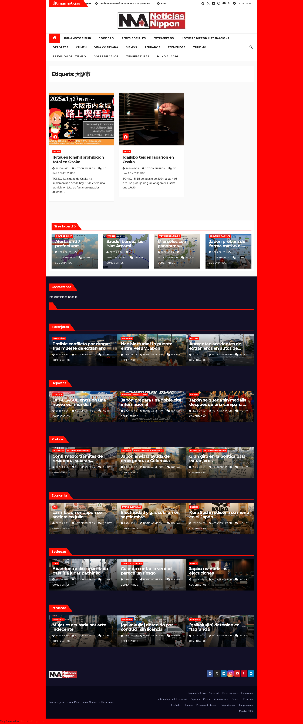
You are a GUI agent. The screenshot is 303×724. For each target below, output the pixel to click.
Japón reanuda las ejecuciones (140, 571)
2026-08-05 (62, 411)
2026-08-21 (62, 523)
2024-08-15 (133, 168)
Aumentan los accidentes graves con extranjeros (215, 346)
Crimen (81, 47)
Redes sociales (134, 38)
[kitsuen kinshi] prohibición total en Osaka (78, 159)
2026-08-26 (65, 252)
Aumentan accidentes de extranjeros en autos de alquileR (147, 348)
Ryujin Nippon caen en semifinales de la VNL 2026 (216, 402)
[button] (251, 47)
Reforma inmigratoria (147, 451)
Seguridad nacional (220, 236)
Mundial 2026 (167, 56)
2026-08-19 (199, 523)
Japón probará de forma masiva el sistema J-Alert (227, 246)
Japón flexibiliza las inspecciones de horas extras (218, 514)
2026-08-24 (62, 579)
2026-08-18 (62, 354)
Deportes (60, 47)
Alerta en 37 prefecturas (67, 243)
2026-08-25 (219, 252)
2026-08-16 (199, 354)
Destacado (127, 451)
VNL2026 (126, 395)
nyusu (56, 151)
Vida (192, 563)
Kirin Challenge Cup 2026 (66, 395)
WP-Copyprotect (37, 721)
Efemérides (176, 47)
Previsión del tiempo (69, 56)
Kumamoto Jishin (77, 38)
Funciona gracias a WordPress (65, 702)
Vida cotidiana (106, 47)
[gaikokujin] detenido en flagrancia (146, 627)
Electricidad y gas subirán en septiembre (81, 514)
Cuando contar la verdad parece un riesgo (77, 571)
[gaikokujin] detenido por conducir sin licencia (78, 627)
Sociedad (106, 38)
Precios (126, 507)
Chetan (23, 721)
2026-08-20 (131, 523)
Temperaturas (137, 56)
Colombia (58, 451)
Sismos (131, 47)
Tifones (111, 236)
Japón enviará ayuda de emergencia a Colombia (76, 458)
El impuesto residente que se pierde (219, 458)
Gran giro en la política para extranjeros (149, 458)
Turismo (199, 47)
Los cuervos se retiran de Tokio (214, 571)
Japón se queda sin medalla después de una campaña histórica (149, 404)
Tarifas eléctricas (62, 507)
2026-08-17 (131, 354)
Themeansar (107, 702)
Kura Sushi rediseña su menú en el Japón (151, 514)
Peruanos (152, 47)
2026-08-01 (199, 411)
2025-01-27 (62, 168)
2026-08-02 (131, 411)
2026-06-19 (131, 635)
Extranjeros (163, 38)
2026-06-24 (62, 635)
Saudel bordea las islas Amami (124, 243)
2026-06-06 (199, 635)
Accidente (195, 338)
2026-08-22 (131, 579)
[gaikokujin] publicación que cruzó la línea (218, 627)
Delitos (126, 338)
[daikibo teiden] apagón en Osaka (148, 159)
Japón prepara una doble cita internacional (82, 402)
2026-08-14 (131, 467)
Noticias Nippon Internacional (206, 38)
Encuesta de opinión (63, 563)
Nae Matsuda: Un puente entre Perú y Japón (78, 346)
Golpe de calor (106, 56)
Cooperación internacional (80, 451)
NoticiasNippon (85, 168)
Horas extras (197, 507)
